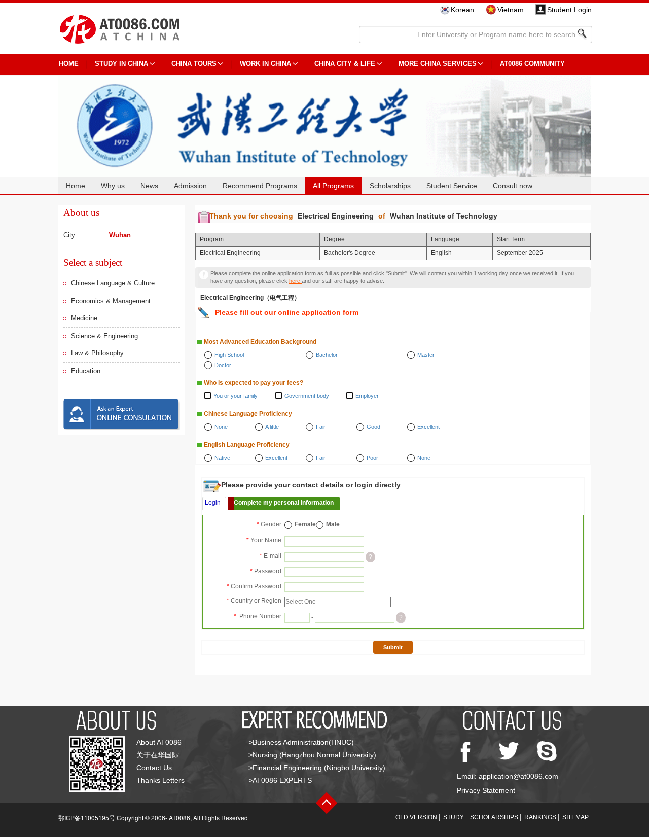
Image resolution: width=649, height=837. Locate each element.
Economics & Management (111, 301)
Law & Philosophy (97, 353)
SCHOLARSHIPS (494, 817)
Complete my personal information (284, 502)
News (149, 185)
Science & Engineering (104, 336)
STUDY (453, 817)
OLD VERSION (416, 817)
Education (85, 371)
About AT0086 (159, 742)
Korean (462, 10)
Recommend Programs (260, 185)
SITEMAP (575, 817)
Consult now (512, 185)
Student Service (451, 185)
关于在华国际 (157, 755)
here (295, 281)
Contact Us (154, 767)
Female (305, 524)
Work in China (265, 63)
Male (333, 524)
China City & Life (344, 63)
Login (213, 502)
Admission (190, 185)
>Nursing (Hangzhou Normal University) (312, 755)
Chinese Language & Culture (113, 283)
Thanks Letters (160, 780)
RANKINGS (540, 817)
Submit (393, 647)
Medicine (84, 318)
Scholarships (390, 185)
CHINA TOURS (194, 63)
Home (75, 185)
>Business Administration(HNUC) (301, 742)
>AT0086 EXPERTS (280, 780)
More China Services (438, 63)
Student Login (569, 10)
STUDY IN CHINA (121, 63)
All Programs (333, 185)
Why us (113, 185)
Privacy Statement (486, 790)
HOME (69, 63)
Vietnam (510, 10)
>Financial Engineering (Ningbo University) (316, 767)
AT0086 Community (532, 63)
